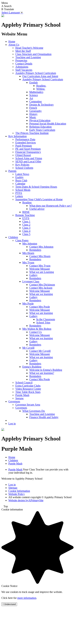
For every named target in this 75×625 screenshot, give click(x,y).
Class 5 (26, 234)
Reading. (41, 85)
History (33, 114)
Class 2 (26, 224)
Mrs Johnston (29, 243)
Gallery (33, 275)
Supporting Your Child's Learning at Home (39, 199)
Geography (35, 110)
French (33, 107)
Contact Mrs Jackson (40, 287)
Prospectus (21, 60)
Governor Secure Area (27, 404)
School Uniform (24, 167)
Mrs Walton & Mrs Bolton (36, 328)
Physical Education (39, 120)
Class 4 (26, 230)
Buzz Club (21, 180)
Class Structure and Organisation (33, 54)
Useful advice (36, 208)
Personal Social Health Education (47, 123)
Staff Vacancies (23, 69)
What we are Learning (41, 271)
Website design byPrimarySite (25, 500)
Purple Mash (22, 395)
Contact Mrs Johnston (41, 246)
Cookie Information (19, 490)
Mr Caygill (28, 347)
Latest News (22, 174)
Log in (12, 423)
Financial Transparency (28, 152)
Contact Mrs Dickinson (42, 284)
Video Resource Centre (28, 388)
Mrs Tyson (28, 262)
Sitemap (12, 487)
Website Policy (16, 494)
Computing (35, 101)
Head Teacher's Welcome (29, 47)
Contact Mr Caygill (40, 350)
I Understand (9, 604)
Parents (12, 170)
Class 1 (26, 221)
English (33, 82)
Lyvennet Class (30, 281)
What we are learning (41, 313)
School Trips (43, 322)
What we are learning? (41, 373)
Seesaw (19, 398)
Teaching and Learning (28, 57)
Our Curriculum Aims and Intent (40, 76)
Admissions (21, 66)
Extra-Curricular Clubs (27, 385)
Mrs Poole (28, 303)
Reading (27, 202)
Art (31, 98)
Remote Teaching (25, 215)
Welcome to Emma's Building (45, 369)
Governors (14, 401)
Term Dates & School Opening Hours (36, 186)
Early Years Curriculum (42, 129)
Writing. (40, 88)
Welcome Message (39, 268)
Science (33, 95)
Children (13, 237)
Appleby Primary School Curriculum (35, 73)
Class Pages (21, 240)
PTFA (18, 193)
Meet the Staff (23, 50)
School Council (23, 382)
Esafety (19, 177)
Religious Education (40, 126)
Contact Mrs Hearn (39, 256)
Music (32, 117)
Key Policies (22, 164)
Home (11, 41)
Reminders (35, 249)
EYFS (25, 218)
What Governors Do (33, 410)
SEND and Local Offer (28, 161)
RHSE (26, 211)
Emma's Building (31, 366)
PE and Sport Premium (28, 148)
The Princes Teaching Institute (32, 133)
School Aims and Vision (28, 158)
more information (26, 597)
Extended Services (25, 142)
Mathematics (36, 92)
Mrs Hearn (28, 253)
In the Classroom (45, 319)
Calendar (20, 183)
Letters (19, 196)
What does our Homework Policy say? (50, 205)
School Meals (22, 189)
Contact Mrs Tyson (39, 265)
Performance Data (25, 139)
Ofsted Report (23, 155)
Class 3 (26, 227)
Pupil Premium (23, 145)
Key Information (17, 136)
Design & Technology (41, 104)
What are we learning (41, 294)
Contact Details (23, 63)
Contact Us (35, 331)
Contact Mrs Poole (39, 306)
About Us (13, 44)
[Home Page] (2, 16)
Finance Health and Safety (43, 417)
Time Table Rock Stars (27, 391)
